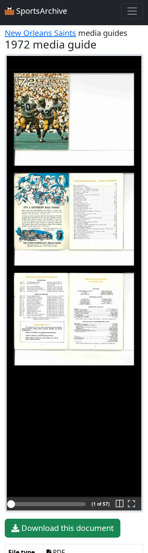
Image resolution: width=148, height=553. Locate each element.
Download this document (66, 528)
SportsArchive (40, 11)
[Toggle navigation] (132, 11)
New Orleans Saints (40, 33)
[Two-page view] (120, 504)
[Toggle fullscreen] (131, 504)
